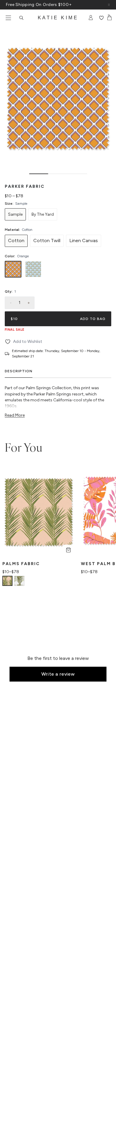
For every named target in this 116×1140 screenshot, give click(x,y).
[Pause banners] (108, 4)
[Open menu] (8, 18)
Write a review (58, 674)
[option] (15, 214)
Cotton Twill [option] (46, 240)
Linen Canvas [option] (83, 240)
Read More (15, 415)
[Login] (90, 18)
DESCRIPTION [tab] (18, 371)
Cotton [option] (16, 240)
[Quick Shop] (68, 550)
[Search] (21, 18)
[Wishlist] (101, 18)
